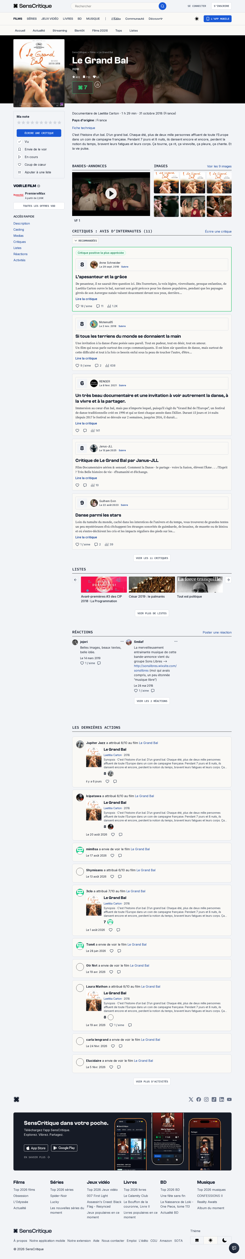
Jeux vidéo (98, 1182)
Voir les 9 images (219, 166)
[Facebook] (198, 1100)
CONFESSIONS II (210, 1196)
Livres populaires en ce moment (141, 1215)
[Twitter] (191, 1100)
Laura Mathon (97, 986)
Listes (79, 569)
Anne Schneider (109, 262)
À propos (20, 1241)
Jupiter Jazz (95, 743)
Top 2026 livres (135, 1190)
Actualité (19, 1208)
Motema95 (106, 322)
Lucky (54, 1202)
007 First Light (97, 1196)
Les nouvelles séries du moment (67, 1210)
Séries (57, 1182)
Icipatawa (93, 796)
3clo (89, 891)
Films (93, 52)
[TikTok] (214, 1100)
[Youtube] (229, 1100)
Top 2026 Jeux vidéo (102, 1190)
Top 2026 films (24, 1190)
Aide (96, 1241)
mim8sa (92, 849)
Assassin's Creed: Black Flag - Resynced (104, 1204)
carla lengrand (97, 1040)
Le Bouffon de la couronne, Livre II (137, 1204)
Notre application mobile (47, 1241)
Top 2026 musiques (211, 1190)
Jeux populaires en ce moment (103, 1215)
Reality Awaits (207, 1202)
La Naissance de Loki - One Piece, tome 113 (176, 1204)
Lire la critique (86, 299)
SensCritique (79, 52)
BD (163, 1182)
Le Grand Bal (106, 52)
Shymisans (94, 870)
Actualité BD (169, 1212)
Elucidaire (93, 1061)
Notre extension (79, 1241)
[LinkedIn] (221, 1100)
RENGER (104, 381)
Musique (206, 1182)
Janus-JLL (105, 446)
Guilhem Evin (107, 501)
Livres (130, 1182)
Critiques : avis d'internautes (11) (112, 231)
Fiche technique (83, 128)
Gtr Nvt (91, 965)
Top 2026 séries (62, 1190)
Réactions (82, 632)
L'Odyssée (20, 1202)
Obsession (20, 1196)
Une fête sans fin (172, 1196)
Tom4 (90, 944)
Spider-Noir (58, 1196)
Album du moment (210, 1208)
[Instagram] (206, 1100)
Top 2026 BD (170, 1190)
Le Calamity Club (136, 1196)
